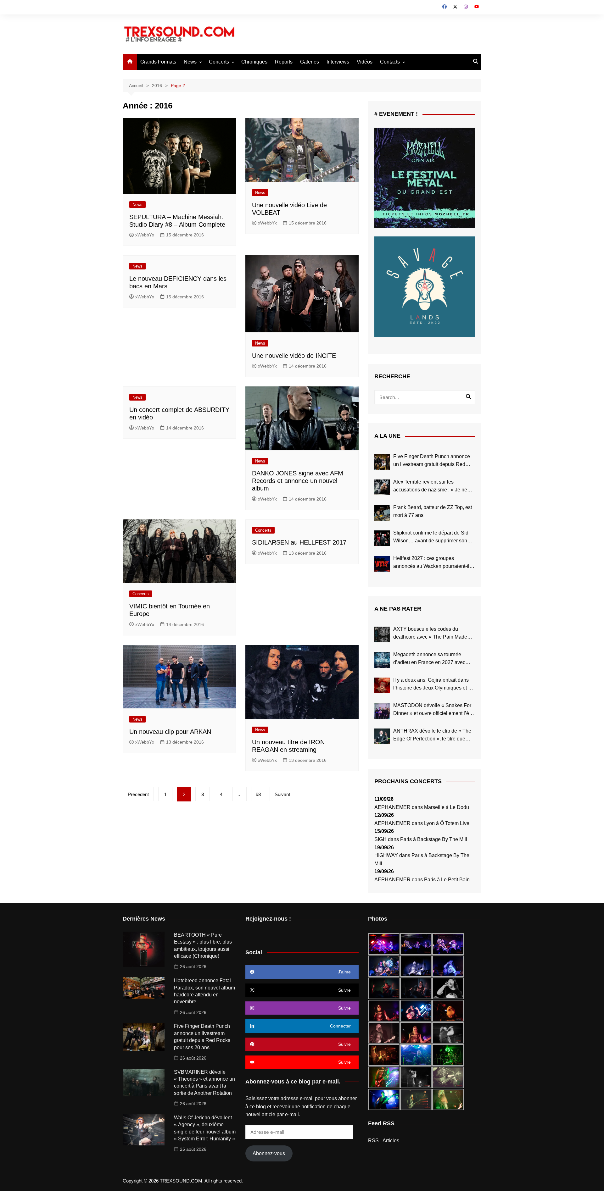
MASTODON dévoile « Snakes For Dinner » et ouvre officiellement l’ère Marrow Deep (433, 710)
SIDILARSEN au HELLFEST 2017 (299, 542)
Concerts (219, 61)
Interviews (338, 61)
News (190, 61)
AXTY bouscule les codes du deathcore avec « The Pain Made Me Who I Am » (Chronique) (430, 633)
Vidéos (364, 61)
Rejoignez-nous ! (268, 919)
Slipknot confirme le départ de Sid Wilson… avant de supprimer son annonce (430, 537)
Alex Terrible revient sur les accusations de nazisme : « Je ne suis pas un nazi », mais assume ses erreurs (434, 486)
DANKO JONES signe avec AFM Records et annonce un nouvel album (297, 481)
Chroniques (254, 61)
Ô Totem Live (454, 823)
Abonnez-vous (269, 1153)
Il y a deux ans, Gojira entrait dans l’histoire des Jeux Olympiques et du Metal (433, 684)
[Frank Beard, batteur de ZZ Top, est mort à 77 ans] (382, 513)
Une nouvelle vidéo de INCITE (294, 355)
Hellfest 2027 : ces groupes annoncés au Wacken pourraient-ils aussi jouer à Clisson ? (432, 563)
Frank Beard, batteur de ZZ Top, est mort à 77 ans (432, 511)
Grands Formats (158, 61)
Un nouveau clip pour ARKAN (170, 731)
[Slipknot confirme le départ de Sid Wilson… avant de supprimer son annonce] (382, 538)
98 (258, 794)
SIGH (380, 839)
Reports (284, 61)
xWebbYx (144, 234)
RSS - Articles (383, 1140)
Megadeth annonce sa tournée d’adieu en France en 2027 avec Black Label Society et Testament (430, 659)
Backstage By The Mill (442, 839)
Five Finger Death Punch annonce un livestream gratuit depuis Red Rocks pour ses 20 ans (431, 461)
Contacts (390, 61)
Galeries (309, 61)
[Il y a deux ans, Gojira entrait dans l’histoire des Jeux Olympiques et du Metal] (382, 685)
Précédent (138, 794)
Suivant (282, 794)
